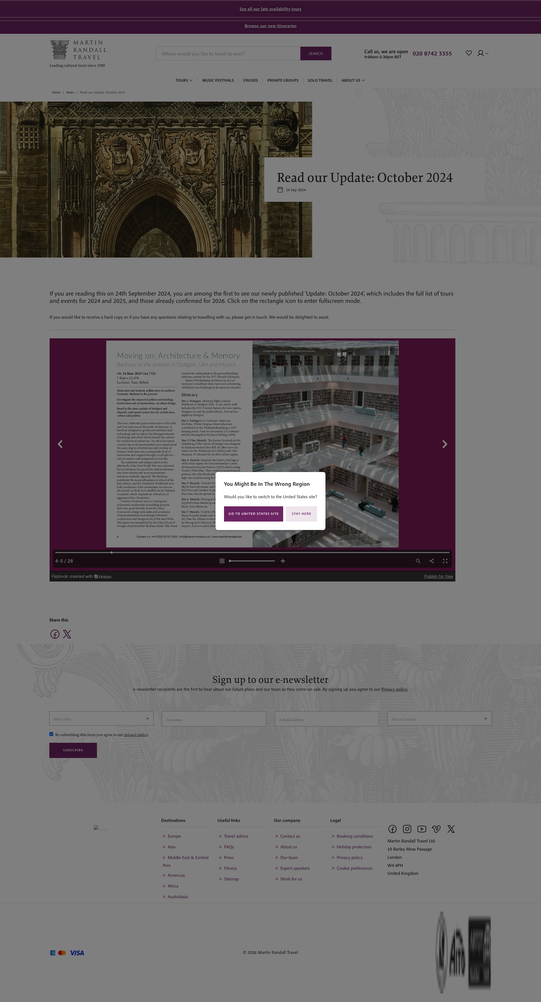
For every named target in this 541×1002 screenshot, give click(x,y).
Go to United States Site (254, 514)
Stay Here (301, 514)
